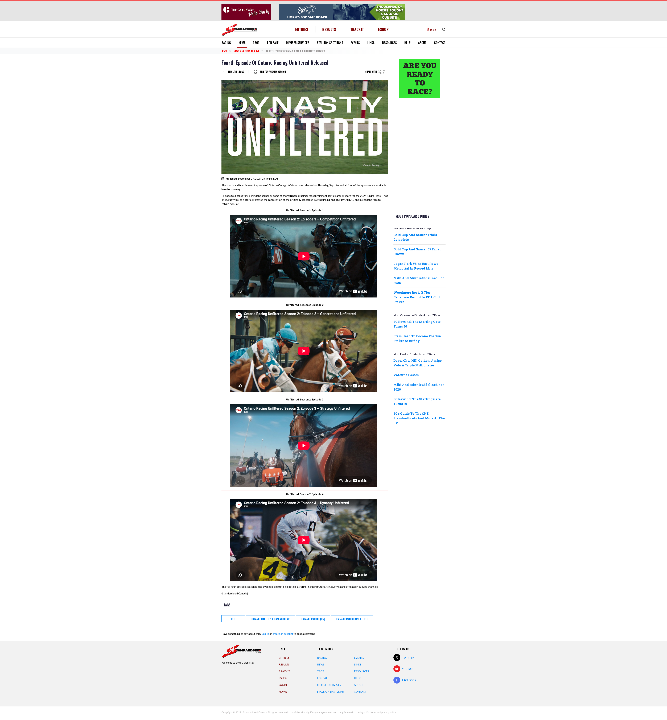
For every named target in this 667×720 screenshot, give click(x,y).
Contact (440, 42)
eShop (383, 29)
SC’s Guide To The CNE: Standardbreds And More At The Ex (419, 418)
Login (433, 29)
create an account (283, 633)
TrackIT (357, 29)
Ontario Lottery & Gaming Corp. (270, 619)
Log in (265, 633)
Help (407, 42)
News (241, 42)
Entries (301, 29)
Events (355, 42)
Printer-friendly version (273, 71)
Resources (389, 42)
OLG (233, 619)
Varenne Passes (406, 375)
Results (329, 29)
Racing (226, 42)
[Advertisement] (419, 155)
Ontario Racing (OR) (313, 619)
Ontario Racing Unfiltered (352, 619)
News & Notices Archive (246, 51)
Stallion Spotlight (330, 42)
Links (370, 42)
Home (283, 691)
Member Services (297, 42)
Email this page (236, 71)
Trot (256, 42)
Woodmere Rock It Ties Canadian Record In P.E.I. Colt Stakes (416, 297)
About (422, 42)
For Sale (273, 42)
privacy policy (388, 712)
